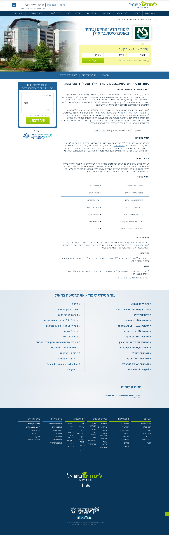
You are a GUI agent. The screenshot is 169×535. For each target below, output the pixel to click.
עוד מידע (105, 75)
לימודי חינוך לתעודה (67, 309)
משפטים (104, 424)
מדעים (144, 19)
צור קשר (37, 436)
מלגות (68, 13)
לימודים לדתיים (141, 315)
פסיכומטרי (106, 13)
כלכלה (104, 430)
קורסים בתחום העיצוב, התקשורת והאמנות (57, 342)
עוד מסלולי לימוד (89, 75)
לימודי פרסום (71, 428)
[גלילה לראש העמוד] (167, 528)
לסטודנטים (36, 433)
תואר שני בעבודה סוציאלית (135, 364)
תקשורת (104, 438)
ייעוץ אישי (18, 13)
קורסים (126, 443)
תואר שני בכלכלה (140, 353)
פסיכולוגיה (92, 444)
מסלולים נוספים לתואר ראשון (134, 342)
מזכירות (71, 424)
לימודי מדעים (99, 130)
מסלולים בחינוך (70, 336)
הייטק (75, 304)
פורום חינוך (58, 436)
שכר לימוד (147, 430)
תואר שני (136, 13)
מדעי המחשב (93, 425)
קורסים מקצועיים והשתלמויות (134, 347)
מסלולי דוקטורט (70, 331)
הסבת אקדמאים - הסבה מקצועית (132, 309)
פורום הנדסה (57, 440)
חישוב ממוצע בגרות (33, 427)
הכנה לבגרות (91, 13)
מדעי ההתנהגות (103, 434)
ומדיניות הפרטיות (123, 60)
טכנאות (71, 432)
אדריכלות (92, 437)
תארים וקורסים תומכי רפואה (63, 347)
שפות (82, 430)
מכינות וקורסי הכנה (68, 315)
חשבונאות (103, 447)
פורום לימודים (146, 446)
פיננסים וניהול (81, 441)
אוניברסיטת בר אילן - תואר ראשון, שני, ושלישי (122, 395)
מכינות (126, 433)
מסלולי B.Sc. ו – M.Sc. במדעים (62, 326)
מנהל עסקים (102, 427)
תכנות (82, 445)
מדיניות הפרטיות (34, 440)
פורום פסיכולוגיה (56, 443)
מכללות (148, 436)
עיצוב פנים (92, 441)
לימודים (152, 19)
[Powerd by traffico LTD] (84, 518)
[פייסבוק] (82, 485)
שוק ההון (81, 427)
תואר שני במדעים (69, 353)
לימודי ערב (125, 446)
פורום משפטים (57, 427)
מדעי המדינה (93, 433)
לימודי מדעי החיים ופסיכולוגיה (136, 245)
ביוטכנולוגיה (119, 145)
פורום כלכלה (57, 433)
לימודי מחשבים (71, 445)
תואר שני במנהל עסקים (137, 358)
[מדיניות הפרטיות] (167, 514)
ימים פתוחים (146, 440)
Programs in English (138, 369)
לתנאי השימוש (133, 60)
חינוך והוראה (104, 443)
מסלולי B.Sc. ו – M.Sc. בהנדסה (133, 326)
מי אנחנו (62, 5)
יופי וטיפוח (80, 433)
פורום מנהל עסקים (55, 424)
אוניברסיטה (147, 433)
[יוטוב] (88, 485)
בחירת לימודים (55, 13)
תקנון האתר (36, 430)
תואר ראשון (150, 13)
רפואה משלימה (71, 436)
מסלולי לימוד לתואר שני (137, 336)
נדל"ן (82, 424)
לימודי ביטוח (82, 449)
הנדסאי (78, 13)
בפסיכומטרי (103, 258)
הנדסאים (126, 436)
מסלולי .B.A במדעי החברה (136, 320)
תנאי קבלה (72, 369)
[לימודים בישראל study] (142, 5)
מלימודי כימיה (106, 112)
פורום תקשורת (57, 430)
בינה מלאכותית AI (140, 304)
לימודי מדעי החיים (130, 112)
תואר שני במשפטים (68, 358)
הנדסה (93, 429)
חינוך (82, 436)
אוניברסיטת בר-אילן (124, 277)
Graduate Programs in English (62, 364)
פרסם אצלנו (51, 5)
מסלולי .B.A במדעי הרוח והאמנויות (60, 320)
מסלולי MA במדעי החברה (136, 331)
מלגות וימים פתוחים (68, 75)
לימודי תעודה (122, 13)
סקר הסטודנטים (35, 13)
